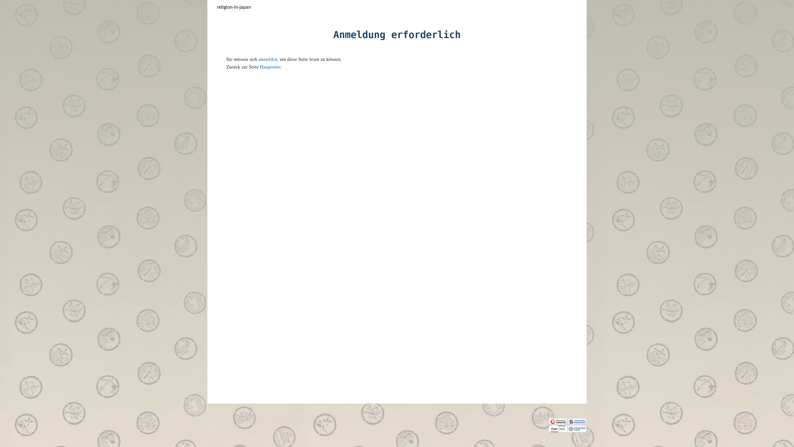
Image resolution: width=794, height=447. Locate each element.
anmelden (267, 59)
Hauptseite (270, 66)
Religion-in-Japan (234, 7)
